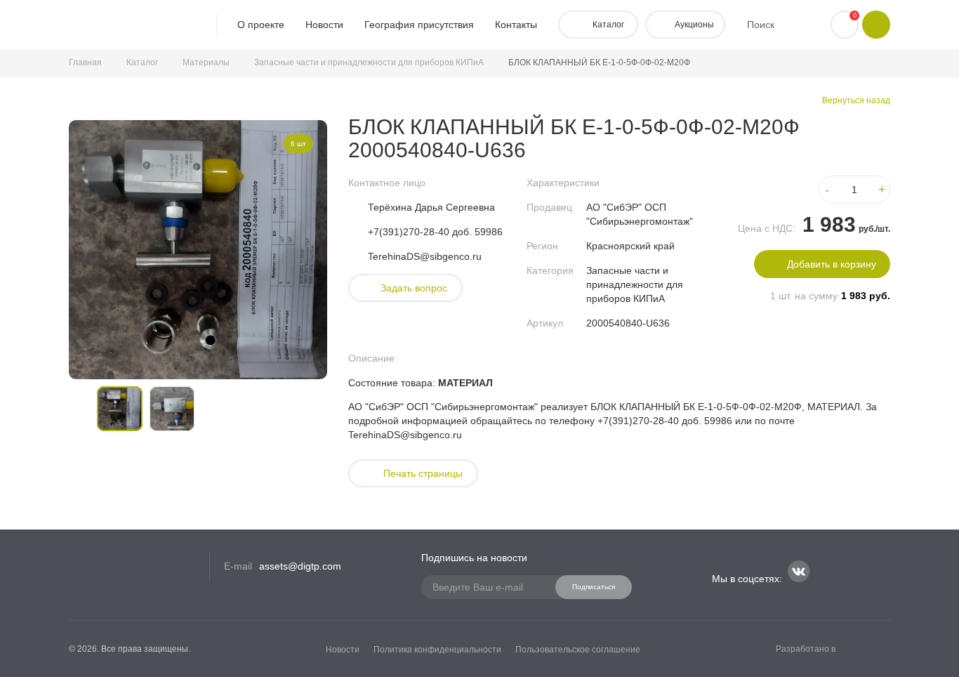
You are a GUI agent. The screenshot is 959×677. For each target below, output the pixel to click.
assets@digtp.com (300, 566)
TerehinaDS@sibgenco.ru (425, 256)
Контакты (516, 24)
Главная (85, 62)
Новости (324, 24)
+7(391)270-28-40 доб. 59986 (435, 231)
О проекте (260, 24)
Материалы (206, 62)
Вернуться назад (856, 100)
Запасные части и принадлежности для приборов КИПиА (369, 62)
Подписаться (593, 587)
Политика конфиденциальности (437, 650)
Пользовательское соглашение (577, 650)
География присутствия (419, 24)
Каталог (142, 62)
